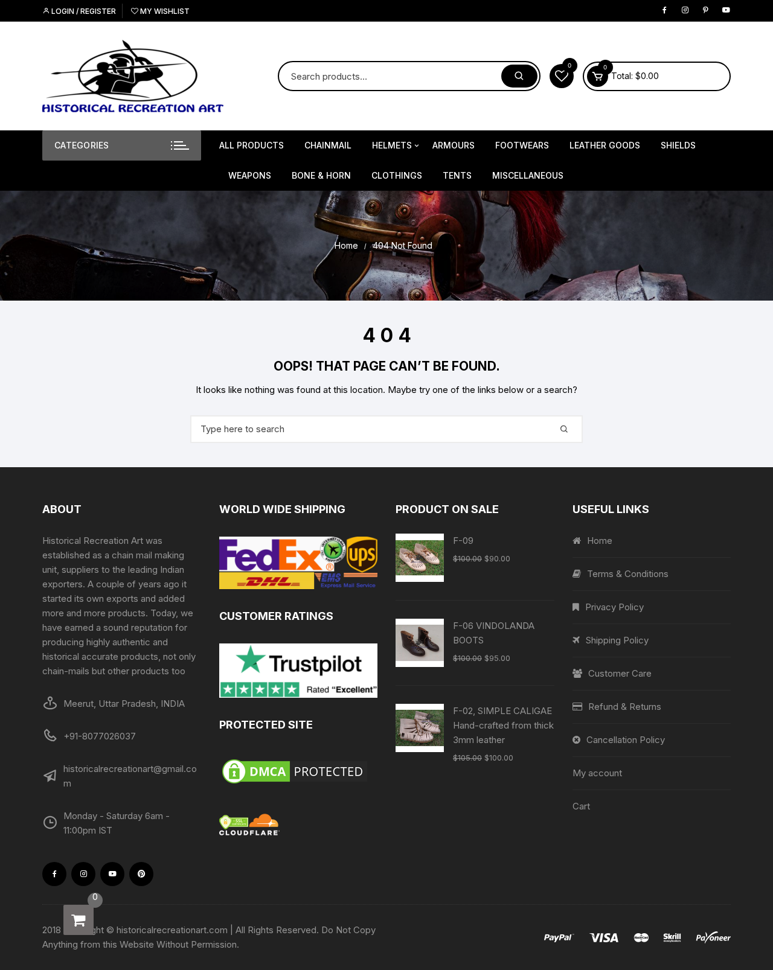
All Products (251, 145)
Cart (581, 806)
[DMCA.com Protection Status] (298, 771)
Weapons (249, 175)
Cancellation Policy (625, 739)
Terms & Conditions (628, 573)
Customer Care (620, 673)
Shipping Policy (617, 640)
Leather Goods (604, 145)
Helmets (392, 145)
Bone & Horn (321, 175)
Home (599, 540)
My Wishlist (164, 11)
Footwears (522, 145)
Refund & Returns (624, 706)
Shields (678, 145)
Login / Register (83, 11)
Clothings (396, 175)
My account (597, 773)
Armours (453, 145)
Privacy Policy (614, 607)
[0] (78, 920)
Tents (457, 175)
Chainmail (327, 145)
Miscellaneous (527, 175)
